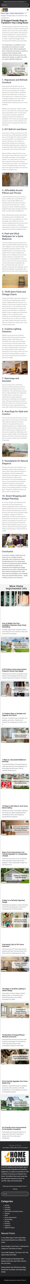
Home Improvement (16, 13)
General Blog (8, 1220)
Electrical (7, 1224)
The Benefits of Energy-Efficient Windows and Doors (13, 1036)
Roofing (7, 1205)
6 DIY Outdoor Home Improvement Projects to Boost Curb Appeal (14, 670)
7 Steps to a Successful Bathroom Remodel (14, 761)
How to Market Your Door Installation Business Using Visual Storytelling (14, 625)
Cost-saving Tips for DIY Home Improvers (13, 945)
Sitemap (15, 1189)
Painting (7, 1213)
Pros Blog (7, 1207)
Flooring (7, 1222)
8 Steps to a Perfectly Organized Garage (13, 901)
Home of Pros (15, 1145)
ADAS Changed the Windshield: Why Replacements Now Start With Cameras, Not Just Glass (13, 1261)
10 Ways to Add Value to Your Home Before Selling (15, 807)
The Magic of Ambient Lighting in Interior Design (14, 990)
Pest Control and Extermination (14, 1211)
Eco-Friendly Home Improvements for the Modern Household (14, 1128)
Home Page (5, 13)
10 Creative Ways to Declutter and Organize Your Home (14, 714)
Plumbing (7, 1209)
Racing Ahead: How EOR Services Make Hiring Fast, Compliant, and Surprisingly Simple (13, 1269)
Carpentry (7, 1226)
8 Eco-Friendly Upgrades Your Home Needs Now (15, 1082)
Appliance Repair (10, 1228)
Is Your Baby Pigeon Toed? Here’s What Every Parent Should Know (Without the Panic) (13, 1240)
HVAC (6, 1215)
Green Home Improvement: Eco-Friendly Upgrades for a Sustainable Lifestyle (14, 854)
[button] (28, 9)
